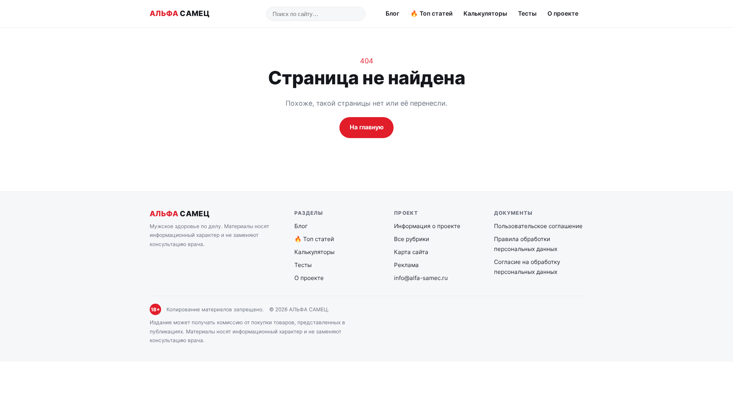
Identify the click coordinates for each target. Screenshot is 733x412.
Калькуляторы (485, 13)
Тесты (527, 13)
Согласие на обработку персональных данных (527, 266)
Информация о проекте (427, 226)
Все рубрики (411, 239)
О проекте (562, 13)
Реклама (406, 265)
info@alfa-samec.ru (421, 278)
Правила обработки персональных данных (525, 244)
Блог (392, 13)
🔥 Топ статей (431, 13)
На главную (367, 127)
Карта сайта (411, 252)
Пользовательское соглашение (538, 226)
